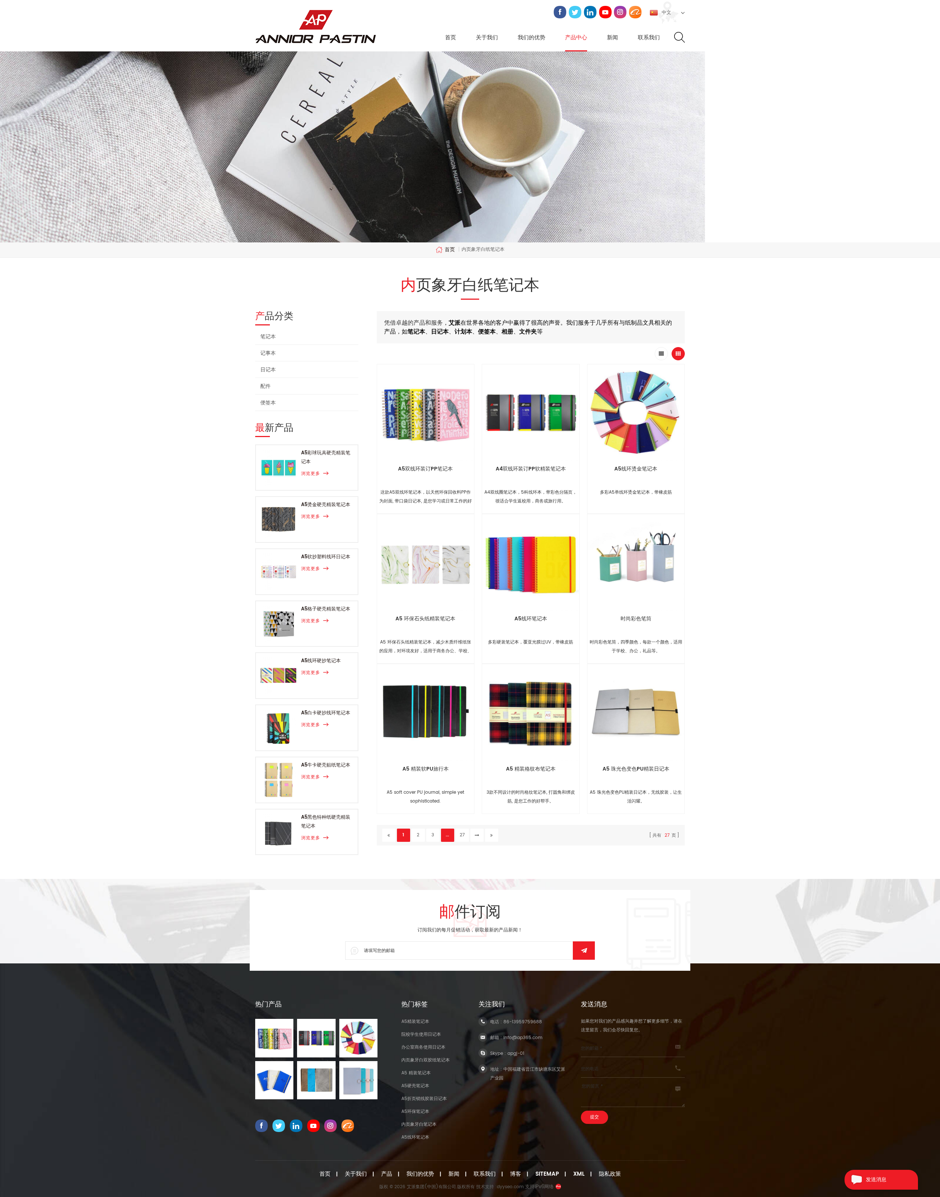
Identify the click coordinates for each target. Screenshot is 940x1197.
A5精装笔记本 (415, 1021)
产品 (386, 1174)
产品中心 (576, 37)
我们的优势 (531, 37)
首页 (450, 37)
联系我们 (649, 37)
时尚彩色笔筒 (636, 618)
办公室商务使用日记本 (423, 1047)
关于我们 (487, 37)
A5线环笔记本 (530, 618)
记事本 (268, 353)
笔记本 (268, 336)
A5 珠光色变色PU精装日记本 (636, 769)
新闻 (612, 37)
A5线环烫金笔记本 (635, 469)
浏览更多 (310, 473)
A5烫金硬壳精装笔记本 (325, 505)
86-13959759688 (522, 1021)
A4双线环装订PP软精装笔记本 (531, 469)
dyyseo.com (510, 1186)
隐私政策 (610, 1174)
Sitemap (547, 1174)
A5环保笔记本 (415, 1111)
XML (579, 1174)
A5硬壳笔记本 (415, 1085)
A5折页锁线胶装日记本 (424, 1098)
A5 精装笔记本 (416, 1073)
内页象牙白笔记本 (419, 1124)
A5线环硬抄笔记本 (321, 661)
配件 (265, 386)
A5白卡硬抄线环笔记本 (325, 713)
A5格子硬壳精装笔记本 (325, 609)
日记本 (268, 369)
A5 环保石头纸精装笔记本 (425, 618)
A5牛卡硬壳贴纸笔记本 (325, 765)
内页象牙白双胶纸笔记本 (425, 1060)
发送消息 (876, 1179)
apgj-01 (515, 1053)
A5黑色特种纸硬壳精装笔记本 (325, 822)
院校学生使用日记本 (421, 1034)
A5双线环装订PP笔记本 (425, 469)
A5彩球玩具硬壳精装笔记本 (325, 457)
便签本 (268, 403)
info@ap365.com (522, 1037)
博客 (515, 1174)
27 (462, 835)
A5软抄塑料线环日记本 (325, 557)
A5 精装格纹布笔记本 (531, 769)
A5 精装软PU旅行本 (425, 769)
